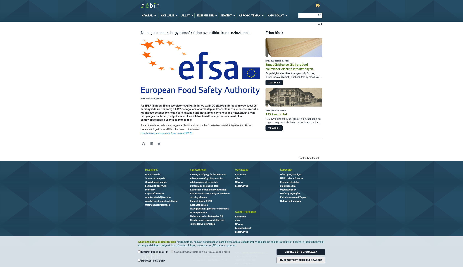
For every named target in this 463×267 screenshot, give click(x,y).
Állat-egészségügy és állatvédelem (208, 174)
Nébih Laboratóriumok (291, 178)
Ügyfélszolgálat (288, 189)
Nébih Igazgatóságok (291, 174)
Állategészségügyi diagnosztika (206, 178)
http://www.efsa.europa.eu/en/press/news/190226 (166, 133)
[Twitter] (159, 144)
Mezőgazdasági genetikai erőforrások (209, 208)
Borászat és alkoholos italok (204, 185)
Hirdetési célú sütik (153, 260)
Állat (237, 178)
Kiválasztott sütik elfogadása (300, 260)
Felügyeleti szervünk (156, 185)
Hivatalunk (151, 169)
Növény (239, 182)
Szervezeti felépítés (155, 178)
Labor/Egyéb (241, 185)
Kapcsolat (286, 169)
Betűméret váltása (320, 24)
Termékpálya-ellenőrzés (202, 223)
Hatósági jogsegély (290, 193)
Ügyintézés (241, 169)
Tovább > (274, 82)
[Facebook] (152, 144)
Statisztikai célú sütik (154, 252)
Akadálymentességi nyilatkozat (161, 201)
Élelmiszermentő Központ (293, 197)
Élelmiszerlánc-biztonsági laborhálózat (210, 193)
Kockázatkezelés (199, 204)
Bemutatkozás (152, 174)
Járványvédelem (198, 197)
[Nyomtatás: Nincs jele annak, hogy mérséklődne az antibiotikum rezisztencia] (143, 144)
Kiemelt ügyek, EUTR (201, 201)
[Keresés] (319, 15)
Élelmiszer (240, 174)
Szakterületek (198, 169)
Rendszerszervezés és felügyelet (207, 220)
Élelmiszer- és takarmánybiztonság (208, 189)
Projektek (150, 189)
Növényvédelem (198, 212)
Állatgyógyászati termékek (204, 182)
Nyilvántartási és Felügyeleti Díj (206, 216)
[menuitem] (149, 15)
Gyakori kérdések (245, 211)
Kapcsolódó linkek (154, 193)
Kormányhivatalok (289, 182)
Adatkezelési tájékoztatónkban (157, 241)
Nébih (193, 6)
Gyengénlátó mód (318, 5)
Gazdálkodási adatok (156, 182)
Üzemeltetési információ (157, 204)
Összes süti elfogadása (300, 252)
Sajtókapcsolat (288, 185)
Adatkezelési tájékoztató (158, 197)
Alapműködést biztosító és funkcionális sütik (201, 252)
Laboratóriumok (243, 228)
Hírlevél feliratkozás (290, 201)
